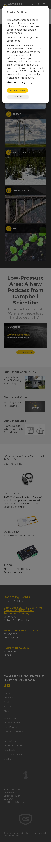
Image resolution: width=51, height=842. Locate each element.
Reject (18, 97)
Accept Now (17, 90)
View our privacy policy (20, 82)
